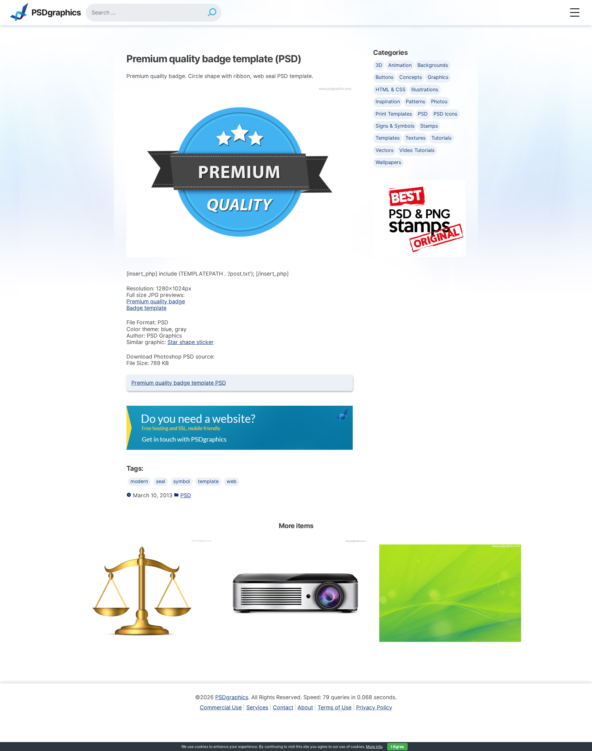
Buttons (384, 77)
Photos (439, 101)
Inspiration (388, 101)
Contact (283, 707)
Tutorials (441, 138)
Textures (415, 138)
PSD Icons (445, 114)
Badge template (146, 308)
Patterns (415, 101)
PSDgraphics (56, 12)
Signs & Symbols (395, 126)
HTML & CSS (390, 89)
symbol (181, 481)
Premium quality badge (155, 301)
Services (257, 707)
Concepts (410, 77)
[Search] (212, 13)
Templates (388, 138)
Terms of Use (335, 707)
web (231, 481)
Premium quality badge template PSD (178, 383)
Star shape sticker (190, 342)
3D (379, 65)
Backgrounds (432, 65)
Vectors (384, 150)
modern (139, 481)
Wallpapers (388, 162)
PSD (185, 495)
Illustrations (424, 89)
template (208, 481)
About (305, 707)
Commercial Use (221, 707)
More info (374, 746)
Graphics (438, 77)
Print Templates (394, 114)
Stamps (429, 126)
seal (160, 481)
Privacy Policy (374, 707)
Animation (400, 65)
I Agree (397, 746)
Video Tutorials (416, 150)
